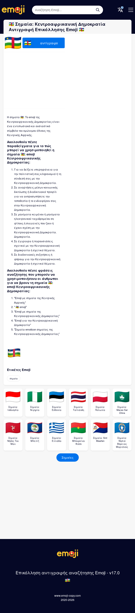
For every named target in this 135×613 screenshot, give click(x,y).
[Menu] (130, 10)
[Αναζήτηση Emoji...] (97, 10)
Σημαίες (67, 457)
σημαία (14, 378)
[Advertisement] (34, 80)
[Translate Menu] (120, 10)
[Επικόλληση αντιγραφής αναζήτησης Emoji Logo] (67, 557)
